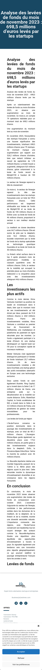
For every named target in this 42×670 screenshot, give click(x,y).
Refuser (21, 658)
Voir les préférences (21, 664)
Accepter (21, 652)
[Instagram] (25, 603)
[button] (38, 626)
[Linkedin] (16, 603)
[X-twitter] (21, 603)
